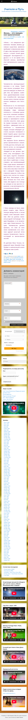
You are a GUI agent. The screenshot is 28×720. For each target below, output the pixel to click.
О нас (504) (6, 575)
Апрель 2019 (7, 555)
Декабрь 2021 (7, 507)
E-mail (6, 310)
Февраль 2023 (7, 486)
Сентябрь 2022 (7, 493)
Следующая (22, 31)
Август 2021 (6, 513)
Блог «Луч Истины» (7, 400)
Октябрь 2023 (7, 474)
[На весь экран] (23, 598)
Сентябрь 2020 (7, 530)
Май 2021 (6, 517)
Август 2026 (6, 422)
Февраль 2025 (7, 449)
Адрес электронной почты (11, 376)
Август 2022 (6, 495)
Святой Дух (18, 259)
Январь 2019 (6, 560)
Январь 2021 (6, 523)
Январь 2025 (6, 451)
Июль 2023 (6, 478)
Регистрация (19, 331)
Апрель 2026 (7, 428)
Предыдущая (14, 31)
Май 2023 (6, 481)
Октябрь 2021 (7, 510)
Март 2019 (6, 557)
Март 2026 (6, 430)
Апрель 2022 (7, 501)
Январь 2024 (6, 469)
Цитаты (7, 257)
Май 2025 (6, 445)
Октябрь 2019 (7, 546)
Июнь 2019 (6, 552)
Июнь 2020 (6, 534)
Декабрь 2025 (7, 434)
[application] (14, 593)
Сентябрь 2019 (7, 548)
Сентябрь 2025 (7, 439)
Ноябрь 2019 (6, 545)
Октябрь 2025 (7, 437)
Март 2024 (6, 466)
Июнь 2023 (6, 480)
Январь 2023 (6, 487)
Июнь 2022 (6, 498)
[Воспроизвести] (5, 598)
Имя (4, 371)
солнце (9, 260)
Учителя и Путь (14, 9)
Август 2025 (6, 440)
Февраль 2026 (7, 431)
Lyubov (19, 36)
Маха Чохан (12, 259)
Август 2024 (6, 458)
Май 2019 (6, 554)
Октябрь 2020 (7, 528)
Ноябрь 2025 (6, 436)
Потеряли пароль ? (20, 351)
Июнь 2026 (6, 425)
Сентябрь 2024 (7, 457)
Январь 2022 (6, 505)
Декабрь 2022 (7, 489)
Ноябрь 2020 (6, 526)
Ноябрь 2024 (6, 454)
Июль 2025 (6, 442)
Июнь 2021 (6, 516)
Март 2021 (6, 520)
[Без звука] (21, 598)
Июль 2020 (6, 533)
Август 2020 (6, 531)
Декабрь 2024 (7, 452)
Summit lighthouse (7, 394)
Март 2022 (6, 502)
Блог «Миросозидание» (8, 397)
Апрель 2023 (7, 483)
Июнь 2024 (6, 461)
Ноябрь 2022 (6, 490)
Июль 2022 (6, 496)
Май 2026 (6, 427)
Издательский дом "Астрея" (9, 396)
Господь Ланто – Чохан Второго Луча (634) (13, 573)
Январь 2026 (6, 433)
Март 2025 (6, 448)
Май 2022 (6, 499)
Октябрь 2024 (7, 455)
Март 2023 (6, 484)
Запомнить (9, 345)
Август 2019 (6, 549)
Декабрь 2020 (7, 525)
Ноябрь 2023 (6, 472)
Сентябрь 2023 (7, 475)
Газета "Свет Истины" (8, 399)
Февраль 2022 (7, 504)
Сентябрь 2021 (7, 511)
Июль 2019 (6, 551)
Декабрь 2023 (7, 470)
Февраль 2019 (7, 558)
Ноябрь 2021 (6, 508)
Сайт (6, 318)
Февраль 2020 (7, 540)
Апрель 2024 (7, 464)
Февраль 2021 (7, 522)
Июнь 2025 (6, 443)
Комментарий (8, 283)
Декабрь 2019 (7, 543)
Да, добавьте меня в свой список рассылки (14, 321)
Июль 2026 (6, 424)
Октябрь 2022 (7, 492)
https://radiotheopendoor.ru (9, 693)
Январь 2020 (6, 542)
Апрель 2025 (7, 446)
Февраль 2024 (7, 467)
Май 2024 (6, 463)
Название (7, 303)
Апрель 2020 (7, 537)
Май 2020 (6, 536)
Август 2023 (6, 477)
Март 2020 (6, 539)
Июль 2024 (6, 460)
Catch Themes (20, 717)
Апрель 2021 (7, 519)
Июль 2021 (6, 514)
